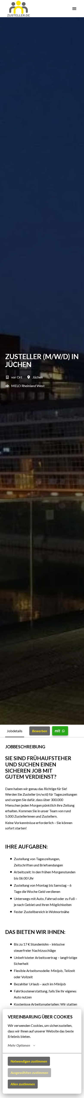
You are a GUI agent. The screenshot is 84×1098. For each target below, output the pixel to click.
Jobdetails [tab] (14, 731)
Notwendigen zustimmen (29, 1061)
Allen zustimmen (23, 1084)
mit (57, 730)
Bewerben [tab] (39, 731)
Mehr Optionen (19, 1045)
